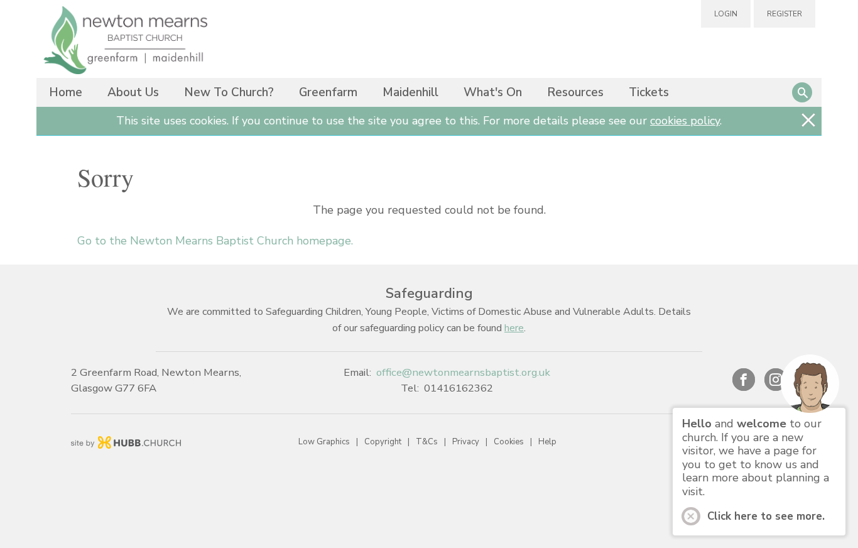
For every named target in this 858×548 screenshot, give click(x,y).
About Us (133, 92)
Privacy (465, 441)
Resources (575, 92)
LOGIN (725, 14)
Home (65, 92)
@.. (463, 372)
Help (547, 441)
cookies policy (685, 120)
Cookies (509, 441)
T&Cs (427, 441)
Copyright (382, 441)
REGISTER (784, 14)
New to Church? (229, 92)
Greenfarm (328, 92)
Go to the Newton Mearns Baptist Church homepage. (215, 240)
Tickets (649, 92)
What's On (493, 92)
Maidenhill (410, 92)
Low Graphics (324, 441)
